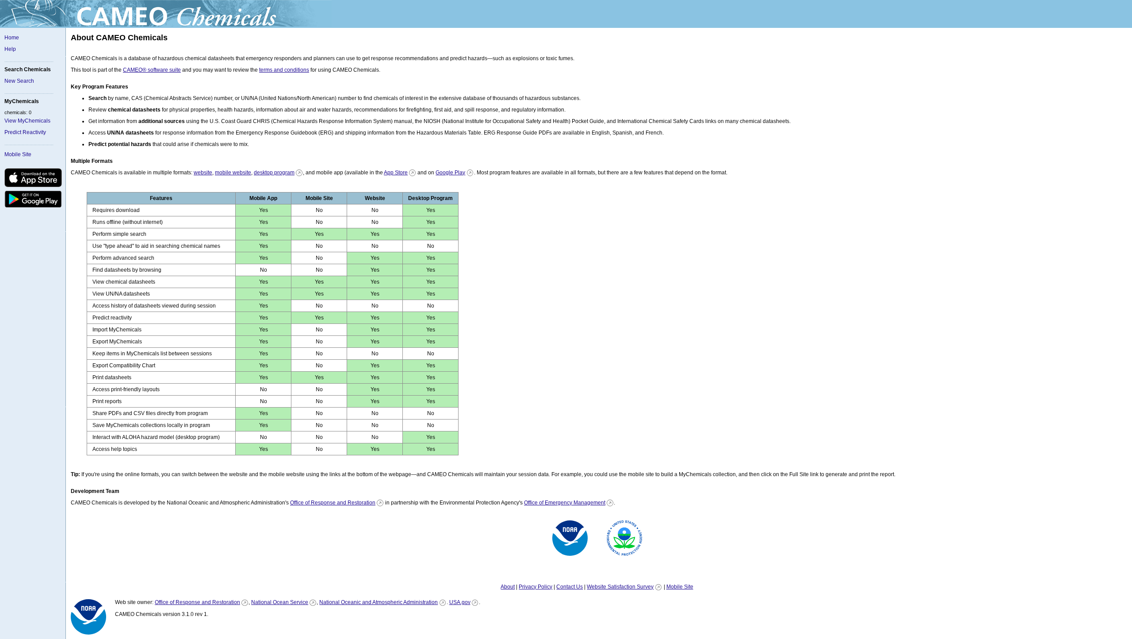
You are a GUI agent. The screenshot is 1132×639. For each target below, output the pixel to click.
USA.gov (459, 602)
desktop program (274, 172)
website (203, 172)
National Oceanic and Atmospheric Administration (378, 602)
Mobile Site (17, 154)
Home (11, 38)
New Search (19, 81)
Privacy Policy (535, 587)
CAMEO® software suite (152, 70)
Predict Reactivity (25, 132)
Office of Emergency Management (564, 503)
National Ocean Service (279, 602)
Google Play (450, 172)
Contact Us (569, 587)
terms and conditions (284, 70)
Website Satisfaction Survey (620, 587)
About (508, 587)
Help (10, 49)
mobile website (233, 172)
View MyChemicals (27, 121)
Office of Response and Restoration (332, 503)
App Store (396, 172)
